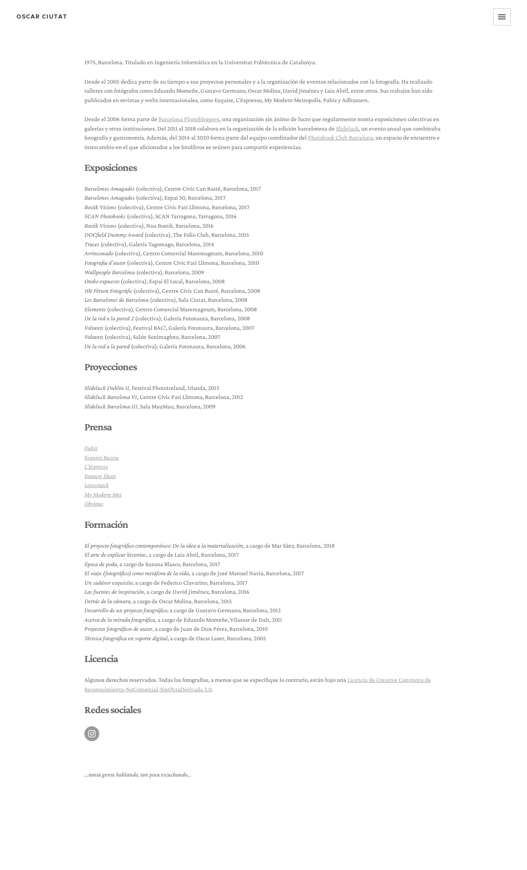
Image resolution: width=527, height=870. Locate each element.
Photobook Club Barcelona (340, 137)
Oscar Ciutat (41, 17)
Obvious (93, 503)
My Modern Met (102, 494)
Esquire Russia (101, 457)
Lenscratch (96, 485)
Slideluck (347, 128)
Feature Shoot (100, 476)
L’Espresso (96, 466)
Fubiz (91, 448)
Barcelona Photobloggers (189, 119)
